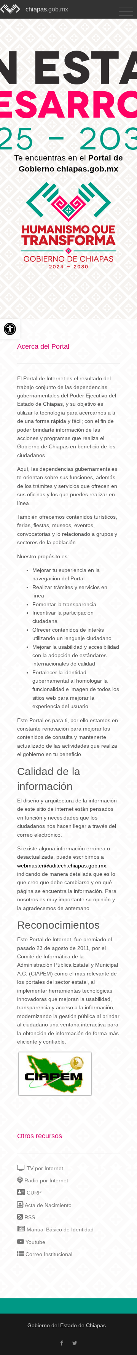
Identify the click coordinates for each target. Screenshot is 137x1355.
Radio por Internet (45, 1180)
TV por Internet (44, 1168)
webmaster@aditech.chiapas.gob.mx (61, 866)
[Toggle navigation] (126, 12)
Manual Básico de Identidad (59, 1229)
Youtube (34, 1242)
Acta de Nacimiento (48, 1205)
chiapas (46, 9)
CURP (33, 1193)
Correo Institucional (48, 1254)
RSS (29, 1217)
